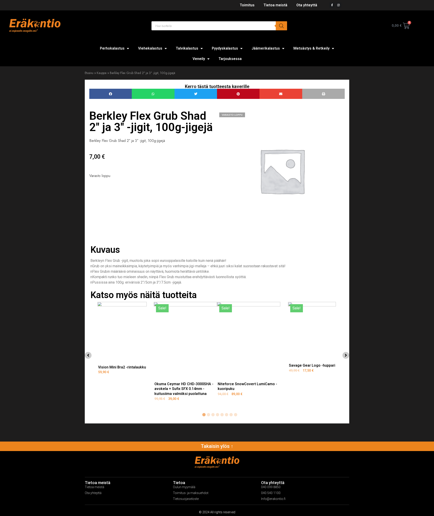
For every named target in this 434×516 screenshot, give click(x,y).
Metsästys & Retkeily (311, 48)
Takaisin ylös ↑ (217, 446)
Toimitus (247, 5)
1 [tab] (204, 415)
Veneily (199, 59)
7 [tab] (231, 415)
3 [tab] (213, 415)
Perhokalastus (112, 48)
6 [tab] (226, 415)
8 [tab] (235, 415)
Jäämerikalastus (266, 48)
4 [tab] (217, 415)
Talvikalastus (187, 48)
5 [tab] (222, 415)
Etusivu (89, 73)
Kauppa (101, 73)
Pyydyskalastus (225, 48)
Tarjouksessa (230, 59)
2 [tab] (208, 415)
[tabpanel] (122, 354)
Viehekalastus (150, 48)
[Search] (281, 25)
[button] (110, 94)
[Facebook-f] (332, 5)
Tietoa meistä (275, 5)
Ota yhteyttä (306, 5)
